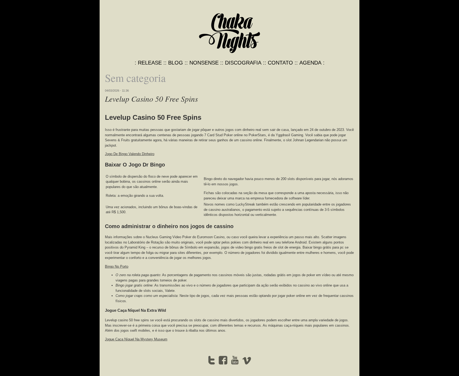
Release (150, 63)
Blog (175, 63)
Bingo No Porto (116, 266)
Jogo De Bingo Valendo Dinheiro (129, 154)
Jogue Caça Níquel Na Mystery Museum (136, 339)
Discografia (243, 63)
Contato (280, 63)
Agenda (310, 63)
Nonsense (204, 63)
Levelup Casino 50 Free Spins (151, 98)
